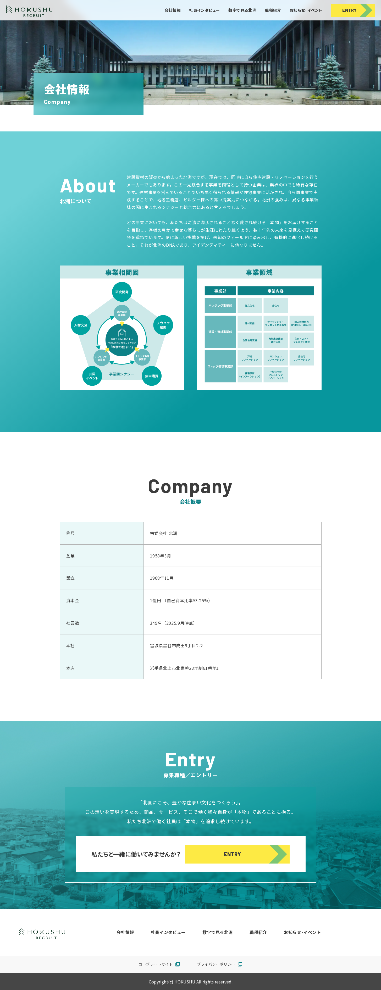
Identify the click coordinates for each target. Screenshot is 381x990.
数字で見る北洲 (242, 10)
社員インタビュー (204, 10)
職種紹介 (273, 10)
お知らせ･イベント (306, 10)
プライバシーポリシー (219, 964)
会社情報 (172, 10)
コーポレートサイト (159, 964)
